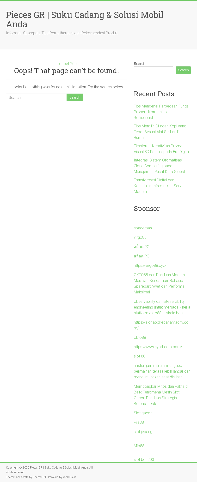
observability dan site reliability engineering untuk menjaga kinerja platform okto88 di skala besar (162, 307)
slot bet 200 (66, 63)
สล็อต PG (141, 246)
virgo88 (140, 237)
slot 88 (139, 356)
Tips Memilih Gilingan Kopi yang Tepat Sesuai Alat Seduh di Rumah (160, 132)
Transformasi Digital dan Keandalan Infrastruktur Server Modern (159, 186)
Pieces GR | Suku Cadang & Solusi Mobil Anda (85, 19)
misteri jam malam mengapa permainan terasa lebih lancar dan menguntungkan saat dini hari (162, 371)
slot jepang (143, 431)
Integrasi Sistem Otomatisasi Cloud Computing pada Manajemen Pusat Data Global (159, 166)
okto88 (140, 337)
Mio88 (139, 446)
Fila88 (139, 422)
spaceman (143, 228)
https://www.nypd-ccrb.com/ (158, 347)
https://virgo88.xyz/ (150, 265)
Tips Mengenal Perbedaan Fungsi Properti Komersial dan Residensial (161, 112)
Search (139, 63)
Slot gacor (143, 413)
